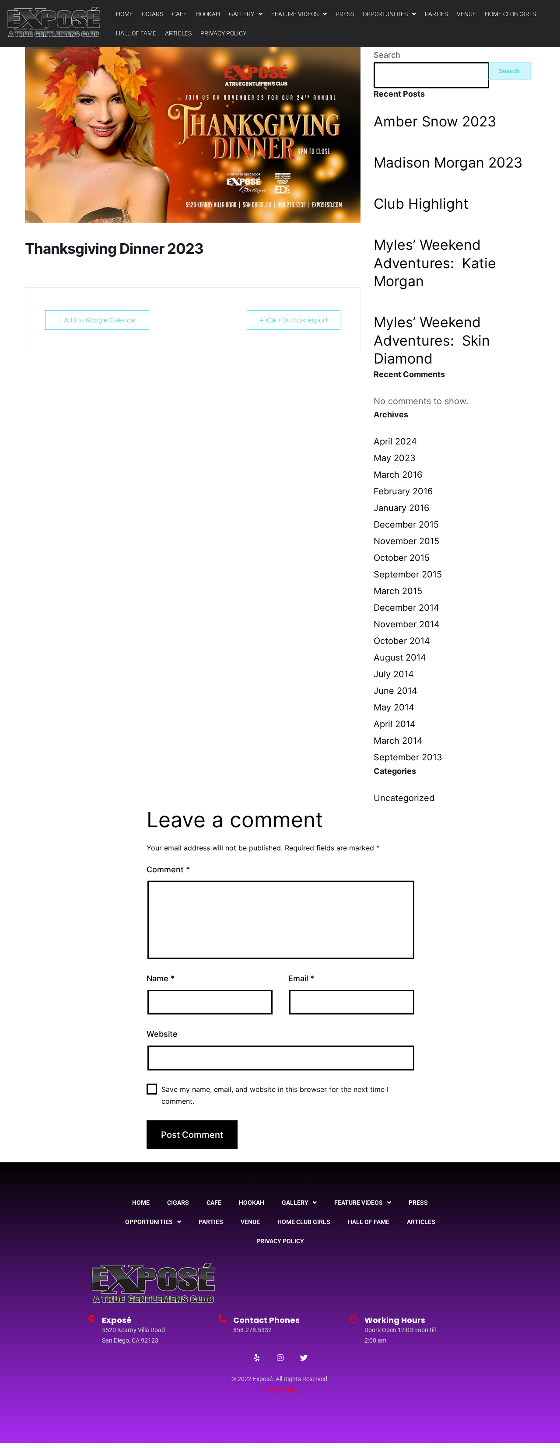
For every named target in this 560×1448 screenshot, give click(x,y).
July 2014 (394, 674)
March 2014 (398, 740)
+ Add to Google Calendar (97, 320)
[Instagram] (280, 1357)
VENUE (466, 13)
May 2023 (395, 458)
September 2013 (408, 757)
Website (162, 1034)
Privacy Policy (279, 1389)
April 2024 (395, 441)
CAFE (179, 13)
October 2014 (402, 641)
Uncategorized (404, 798)
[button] (245, 14)
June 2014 (395, 691)
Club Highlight (421, 203)
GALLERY (241, 13)
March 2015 (398, 591)
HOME (124, 13)
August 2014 (400, 657)
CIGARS (152, 13)
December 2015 (406, 524)
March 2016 (398, 474)
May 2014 (394, 707)
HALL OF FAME (136, 33)
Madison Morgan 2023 (448, 162)
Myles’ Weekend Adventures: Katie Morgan (435, 263)
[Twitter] (303, 1357)
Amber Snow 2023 (435, 121)
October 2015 (402, 558)
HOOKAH (208, 13)
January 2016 (401, 508)
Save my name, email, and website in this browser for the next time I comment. (274, 1095)
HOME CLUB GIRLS (510, 13)
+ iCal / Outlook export (293, 320)
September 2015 (408, 574)
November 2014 (407, 624)
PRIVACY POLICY (223, 33)
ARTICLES (178, 33)
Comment (168, 869)
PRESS (345, 13)
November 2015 (406, 541)
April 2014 (395, 724)
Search (387, 54)
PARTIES (436, 13)
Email (301, 978)
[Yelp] (256, 1357)
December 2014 (406, 607)
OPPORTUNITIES (385, 13)
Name (161, 978)
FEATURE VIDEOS (294, 13)
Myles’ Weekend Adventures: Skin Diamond (432, 340)
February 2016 (403, 491)
